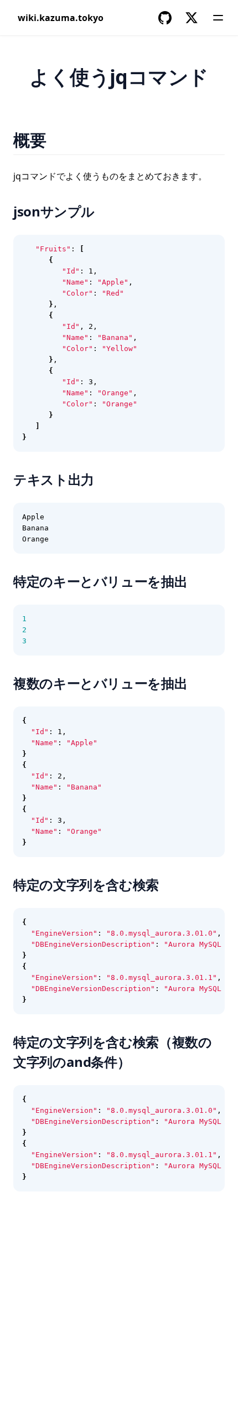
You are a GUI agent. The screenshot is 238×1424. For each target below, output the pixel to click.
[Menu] (218, 18)
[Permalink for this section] (60, 139)
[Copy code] (210, 249)
